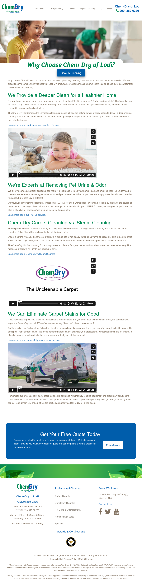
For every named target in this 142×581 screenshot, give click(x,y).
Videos (109, 8)
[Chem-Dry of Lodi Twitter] (108, 511)
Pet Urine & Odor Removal (68, 509)
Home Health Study (64, 516)
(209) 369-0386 (129, 10)
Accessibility (56, 559)
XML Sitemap (85, 559)
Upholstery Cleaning (65, 502)
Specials (72, 8)
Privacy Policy (71, 559)
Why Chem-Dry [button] (57, 8)
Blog (100, 8)
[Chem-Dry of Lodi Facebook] (100, 511)
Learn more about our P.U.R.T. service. (27, 214)
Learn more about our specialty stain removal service (34, 340)
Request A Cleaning (87, 8)
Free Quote (113, 445)
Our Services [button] (41, 8)
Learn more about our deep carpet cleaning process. (33, 125)
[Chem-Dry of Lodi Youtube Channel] (116, 511)
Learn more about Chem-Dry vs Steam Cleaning (31, 253)
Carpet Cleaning (63, 496)
